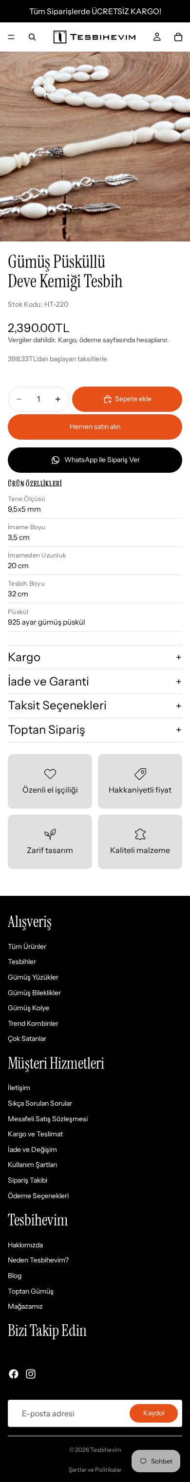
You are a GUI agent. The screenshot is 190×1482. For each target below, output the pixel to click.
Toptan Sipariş (46, 729)
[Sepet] (178, 37)
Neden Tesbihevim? (38, 1260)
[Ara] (32, 37)
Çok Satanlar (27, 1039)
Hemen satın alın (95, 426)
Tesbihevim (105, 1449)
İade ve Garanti (48, 681)
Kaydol (153, 1412)
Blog (14, 1275)
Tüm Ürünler (27, 946)
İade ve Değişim (32, 1149)
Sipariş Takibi (27, 1180)
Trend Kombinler (33, 1023)
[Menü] (11, 37)
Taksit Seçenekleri (57, 705)
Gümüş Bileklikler (34, 992)
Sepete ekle (133, 398)
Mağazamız (25, 1306)
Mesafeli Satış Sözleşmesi (48, 1118)
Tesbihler (22, 962)
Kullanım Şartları (32, 1165)
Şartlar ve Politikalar (95, 1469)
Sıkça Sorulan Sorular (40, 1103)
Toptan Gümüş (31, 1291)
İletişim (19, 1088)
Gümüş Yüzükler (33, 977)
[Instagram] (31, 1374)
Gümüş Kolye (28, 1007)
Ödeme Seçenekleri (38, 1195)
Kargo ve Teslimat (35, 1134)
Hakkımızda (25, 1245)
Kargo (24, 657)
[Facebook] (13, 1374)
